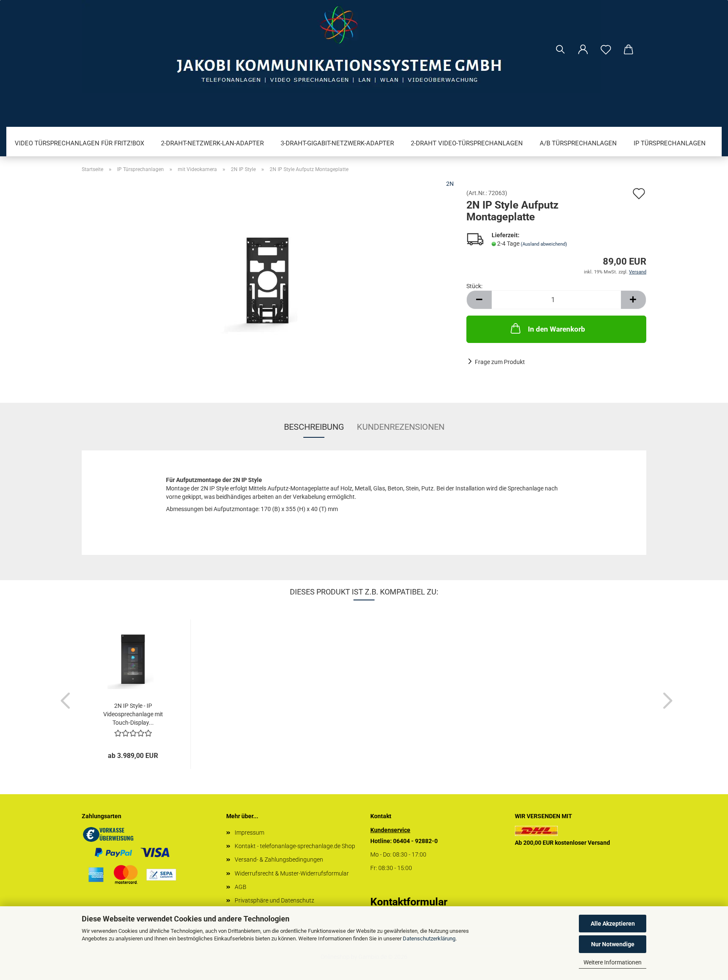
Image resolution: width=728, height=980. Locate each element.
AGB (240, 887)
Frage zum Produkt (500, 362)
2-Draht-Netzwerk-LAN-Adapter (212, 143)
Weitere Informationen (612, 962)
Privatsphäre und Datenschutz (274, 900)
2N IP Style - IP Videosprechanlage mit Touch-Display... (133, 714)
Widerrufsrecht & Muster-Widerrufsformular (292, 873)
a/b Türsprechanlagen (578, 143)
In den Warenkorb (556, 329)
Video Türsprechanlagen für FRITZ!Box (79, 143)
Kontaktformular (408, 902)
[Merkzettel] (605, 50)
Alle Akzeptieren (613, 923)
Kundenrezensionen (400, 427)
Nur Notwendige (612, 944)
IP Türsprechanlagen (670, 143)
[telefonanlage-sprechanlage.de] (364, 46)
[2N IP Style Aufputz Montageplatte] (267, 284)
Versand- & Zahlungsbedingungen (279, 859)
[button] (583, 50)
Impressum (249, 832)
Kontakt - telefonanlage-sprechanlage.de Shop (295, 846)
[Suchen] (560, 50)
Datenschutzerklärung (429, 938)
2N (450, 183)
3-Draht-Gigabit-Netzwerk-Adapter (337, 143)
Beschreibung (314, 427)
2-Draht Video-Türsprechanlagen (467, 143)
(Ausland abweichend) (544, 244)
